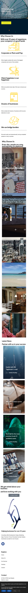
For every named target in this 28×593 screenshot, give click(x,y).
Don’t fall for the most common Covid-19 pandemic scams (13, 436)
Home (2, 555)
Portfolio (3, 564)
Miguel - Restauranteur (19, 228)
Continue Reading (13, 372)
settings (10, 588)
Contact (3, 567)
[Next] (24, 230)
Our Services (4, 561)
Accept (4, 590)
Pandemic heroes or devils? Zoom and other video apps (13, 471)
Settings (14, 590)
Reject (9, 590)
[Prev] (16, 230)
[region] (14, 17)
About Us (3, 558)
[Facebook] (3, 543)
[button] (23, 190)
